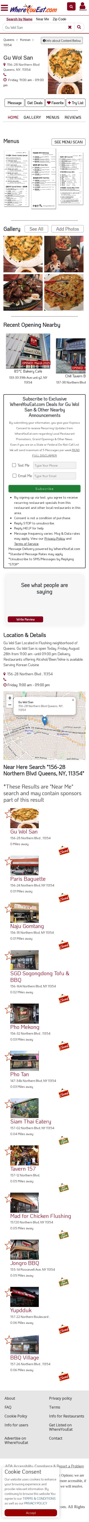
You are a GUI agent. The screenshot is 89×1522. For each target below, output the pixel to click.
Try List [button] (77, 102)
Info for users (16, 1424)
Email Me (24, 475)
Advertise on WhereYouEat (16, 1440)
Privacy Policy (54, 538)
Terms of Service (26, 543)
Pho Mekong (24, 1026)
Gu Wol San (24, 831)
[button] (71, 6)
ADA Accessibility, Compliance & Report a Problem (44, 1466)
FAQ (8, 1407)
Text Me (24, 465)
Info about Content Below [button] (63, 40)
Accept (31, 1513)
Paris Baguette (28, 878)
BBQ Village (24, 1357)
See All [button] (36, 229)
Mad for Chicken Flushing (40, 1215)
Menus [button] (53, 117)
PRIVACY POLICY (35, 1503)
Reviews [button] (73, 117)
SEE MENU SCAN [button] (69, 141)
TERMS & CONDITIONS (39, 1498)
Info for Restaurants (66, 1416)
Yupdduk (20, 1310)
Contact (55, 1438)
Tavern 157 (23, 1168)
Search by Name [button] (19, 19)
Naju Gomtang (27, 925)
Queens (10, 39)
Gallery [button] (32, 117)
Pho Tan (19, 1074)
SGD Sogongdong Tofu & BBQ (39, 976)
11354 (7, 45)
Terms (54, 1407)
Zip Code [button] (59, 19)
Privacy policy (60, 1398)
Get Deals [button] (35, 102)
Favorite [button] (57, 102)
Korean (27, 39)
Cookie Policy (16, 1416)
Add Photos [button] (67, 229)
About (10, 1398)
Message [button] (15, 102)
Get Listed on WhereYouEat (61, 1427)
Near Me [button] (42, 19)
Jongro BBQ (24, 1262)
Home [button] (13, 117)
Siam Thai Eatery (30, 1121)
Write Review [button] (25, 619)
